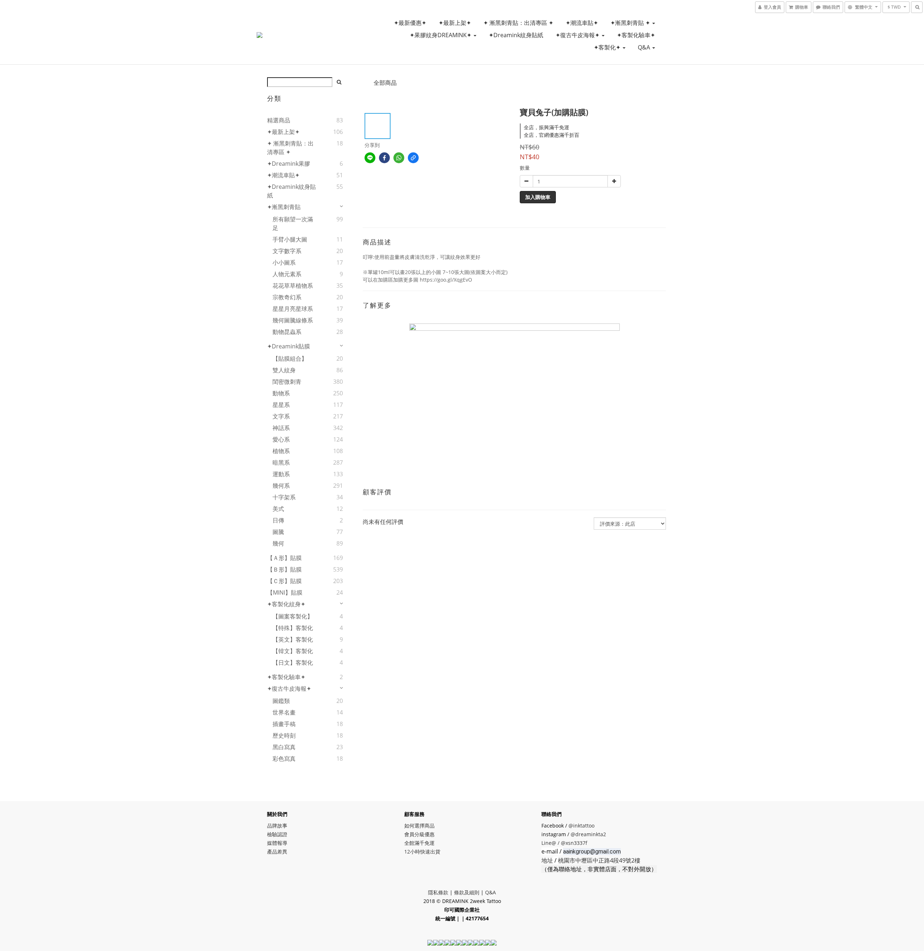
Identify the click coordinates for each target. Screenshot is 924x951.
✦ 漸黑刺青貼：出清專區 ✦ (518, 23)
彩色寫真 (284, 759)
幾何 (278, 543)
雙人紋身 (284, 370)
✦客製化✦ (608, 47)
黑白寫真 (284, 747)
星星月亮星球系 (293, 309)
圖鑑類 (281, 701)
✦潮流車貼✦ (582, 23)
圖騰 (278, 532)
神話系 (281, 428)
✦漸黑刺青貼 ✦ (630, 23)
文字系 (281, 416)
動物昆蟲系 (287, 332)
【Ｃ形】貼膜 (284, 581)
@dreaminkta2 (588, 834)
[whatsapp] (398, 157)
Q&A (644, 47)
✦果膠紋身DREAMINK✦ (441, 35)
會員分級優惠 (419, 834)
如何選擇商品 (419, 825)
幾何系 (281, 486)
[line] (370, 157)
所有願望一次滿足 (293, 223)
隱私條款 (438, 892)
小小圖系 (284, 262)
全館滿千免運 (419, 842)
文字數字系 (287, 251)
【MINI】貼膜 (284, 592)
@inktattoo (581, 825)
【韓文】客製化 (293, 651)
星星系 (281, 405)
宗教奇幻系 (287, 297)
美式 (278, 509)
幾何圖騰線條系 (293, 320)
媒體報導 (277, 842)
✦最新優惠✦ (410, 23)
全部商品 (385, 83)
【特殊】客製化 (293, 628)
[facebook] (384, 157)
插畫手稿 (284, 724)
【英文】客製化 (293, 639)
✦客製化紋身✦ (286, 604)
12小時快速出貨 (422, 851)
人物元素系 (287, 274)
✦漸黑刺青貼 (284, 207)
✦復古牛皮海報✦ (578, 35)
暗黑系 (281, 462)
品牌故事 (277, 825)
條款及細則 (466, 892)
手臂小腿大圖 (290, 239)
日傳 (278, 520)
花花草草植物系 (293, 286)
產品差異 (277, 851)
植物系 (281, 451)
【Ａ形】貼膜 (284, 558)
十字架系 (284, 497)
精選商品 (278, 120)
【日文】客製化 (293, 662)
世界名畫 (284, 712)
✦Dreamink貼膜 (288, 346)
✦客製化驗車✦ (636, 35)
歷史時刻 (284, 735)
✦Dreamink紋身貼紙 (516, 35)
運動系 (281, 474)
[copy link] (413, 157)
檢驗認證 (277, 834)
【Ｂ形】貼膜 (284, 569)
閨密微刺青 (287, 382)
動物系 (281, 393)
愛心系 (281, 439)
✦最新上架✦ (455, 23)
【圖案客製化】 (293, 616)
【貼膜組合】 (290, 358)
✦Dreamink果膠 (288, 164)
